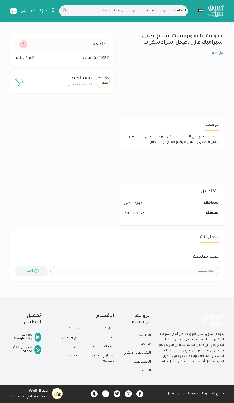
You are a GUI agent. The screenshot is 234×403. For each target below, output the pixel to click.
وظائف (73, 356)
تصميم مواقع (37, 397)
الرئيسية (144, 335)
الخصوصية (142, 362)
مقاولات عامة (103, 347)
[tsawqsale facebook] (139, 393)
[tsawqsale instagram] (128, 393)
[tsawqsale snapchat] (94, 393)
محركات (108, 338)
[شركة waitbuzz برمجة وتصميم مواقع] (57, 394)
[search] (64, 11)
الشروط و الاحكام (137, 353)
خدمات (73, 329)
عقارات (109, 329)
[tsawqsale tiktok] (105, 393)
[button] (198, 10)
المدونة (145, 371)
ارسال (28, 271)
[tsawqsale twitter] (117, 393)
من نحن (145, 344)
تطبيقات (17, 397)
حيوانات (73, 347)
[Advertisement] (62, 141)
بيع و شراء (70, 338)
